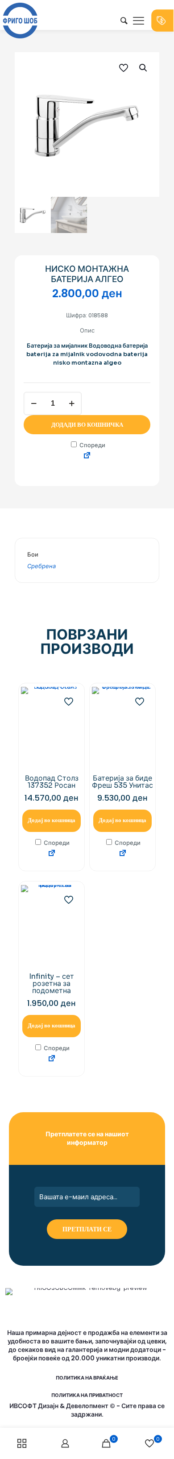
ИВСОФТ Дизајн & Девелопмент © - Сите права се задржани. (87, 1410)
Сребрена (41, 566)
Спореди (91, 445)
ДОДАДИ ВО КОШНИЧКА (87, 424)
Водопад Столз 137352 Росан (52, 781)
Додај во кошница (51, 820)
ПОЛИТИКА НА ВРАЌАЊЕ (87, 1378)
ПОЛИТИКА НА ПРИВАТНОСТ (87, 1395)
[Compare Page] (87, 456)
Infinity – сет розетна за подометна (51, 983)
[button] (144, 68)
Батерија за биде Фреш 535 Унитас (122, 781)
